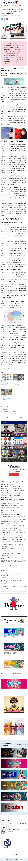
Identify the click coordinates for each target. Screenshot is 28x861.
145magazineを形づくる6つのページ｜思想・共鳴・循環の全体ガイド (13, 824)
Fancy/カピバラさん (18, 516)
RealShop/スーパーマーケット (12, 519)
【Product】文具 (20, 550)
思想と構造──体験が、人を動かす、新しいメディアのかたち (14, 830)
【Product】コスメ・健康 (14, 548)
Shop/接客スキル (21, 521)
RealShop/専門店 (22, 519)
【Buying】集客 (4, 534)
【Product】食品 (16, 553)
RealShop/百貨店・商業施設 (6, 521)
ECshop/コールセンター (5, 512)
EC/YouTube (10, 505)
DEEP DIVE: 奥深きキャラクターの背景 (9, 413)
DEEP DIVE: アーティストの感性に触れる (11, 488)
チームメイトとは (5, 828)
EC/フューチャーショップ (15, 505)
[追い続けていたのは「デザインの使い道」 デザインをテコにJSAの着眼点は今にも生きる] (6, 392)
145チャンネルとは (5, 826)
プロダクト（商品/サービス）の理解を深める (11, 673)
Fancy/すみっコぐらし (13, 516)
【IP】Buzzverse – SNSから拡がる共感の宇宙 (13, 535)
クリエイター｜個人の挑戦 (15, 15)
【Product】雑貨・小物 (7, 553)
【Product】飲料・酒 (4, 555)
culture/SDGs (7, 481)
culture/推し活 (20, 481)
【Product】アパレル (15, 546)
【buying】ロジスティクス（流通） (14, 530)
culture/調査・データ (17, 482)
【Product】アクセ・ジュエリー (5, 546)
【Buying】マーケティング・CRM (8, 528)
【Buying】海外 (22, 532)
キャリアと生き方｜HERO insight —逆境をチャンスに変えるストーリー (13, 558)
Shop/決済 (2, 523)
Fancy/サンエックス (23, 516)
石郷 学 (6, 409)
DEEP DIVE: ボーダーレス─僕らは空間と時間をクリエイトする (13, 491)
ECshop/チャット (11, 512)
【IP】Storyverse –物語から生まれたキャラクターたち (13, 539)
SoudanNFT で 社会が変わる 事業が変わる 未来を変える (18, 382)
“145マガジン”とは (5, 822)
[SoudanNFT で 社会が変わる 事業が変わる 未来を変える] (18, 377)
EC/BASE (11, 503)
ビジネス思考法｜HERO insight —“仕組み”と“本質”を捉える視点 (13, 560)
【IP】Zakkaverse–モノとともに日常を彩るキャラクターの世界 (11, 541)
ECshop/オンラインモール (7, 510)
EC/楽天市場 (15, 507)
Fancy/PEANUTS (9, 516)
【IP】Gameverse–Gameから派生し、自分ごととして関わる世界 (11, 537)
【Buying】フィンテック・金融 (19, 525)
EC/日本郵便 (3, 507)
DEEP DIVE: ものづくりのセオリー (10, 486)
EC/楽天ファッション (8, 507)
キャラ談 (8, 15)
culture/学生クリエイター (14, 481)
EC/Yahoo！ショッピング (4, 505)
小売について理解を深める (10, 636)
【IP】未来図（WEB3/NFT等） (7, 544)
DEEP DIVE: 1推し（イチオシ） (7, 484)
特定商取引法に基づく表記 (7, 831)
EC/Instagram (14, 503)
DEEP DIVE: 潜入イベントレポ (8, 497)
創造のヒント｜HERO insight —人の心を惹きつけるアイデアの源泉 (13, 565)
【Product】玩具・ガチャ (6, 551)
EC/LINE (18, 503)
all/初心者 (3, 481)
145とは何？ (7, 612)
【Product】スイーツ (4, 550)
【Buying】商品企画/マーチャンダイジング (10, 532)
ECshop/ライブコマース (18, 512)
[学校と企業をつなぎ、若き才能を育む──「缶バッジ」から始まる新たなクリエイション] (6, 377)
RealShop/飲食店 (15, 521)
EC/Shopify (21, 503)
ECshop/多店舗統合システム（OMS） (7, 514)
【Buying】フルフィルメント (6, 526)
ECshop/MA (20, 507)
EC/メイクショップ (22, 505)
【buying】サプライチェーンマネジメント (8, 525)
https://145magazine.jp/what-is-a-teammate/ (10, 689)
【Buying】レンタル (4, 530)
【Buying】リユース (19, 528)
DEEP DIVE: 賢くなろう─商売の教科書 (12, 500)
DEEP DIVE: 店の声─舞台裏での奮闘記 (10, 496)
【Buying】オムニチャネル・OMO (11, 523)
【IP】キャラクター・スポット (7, 542)
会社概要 (3, 833)
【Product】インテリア (5, 548)
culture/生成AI (9, 482)
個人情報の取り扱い (6, 832)
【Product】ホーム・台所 (13, 550)
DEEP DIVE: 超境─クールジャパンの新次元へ (9, 501)
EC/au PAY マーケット (5, 503)
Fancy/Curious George (4, 516)
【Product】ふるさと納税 (19, 544)
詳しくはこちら (14, 474)
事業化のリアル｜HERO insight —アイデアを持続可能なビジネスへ (13, 562)
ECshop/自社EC (17, 514)
